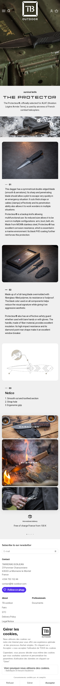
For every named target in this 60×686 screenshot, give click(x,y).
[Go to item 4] (33, 534)
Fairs (4, 607)
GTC (4, 612)
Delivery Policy (9, 617)
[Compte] (51, 11)
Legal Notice (8, 621)
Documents (37, 603)
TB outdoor (7, 603)
